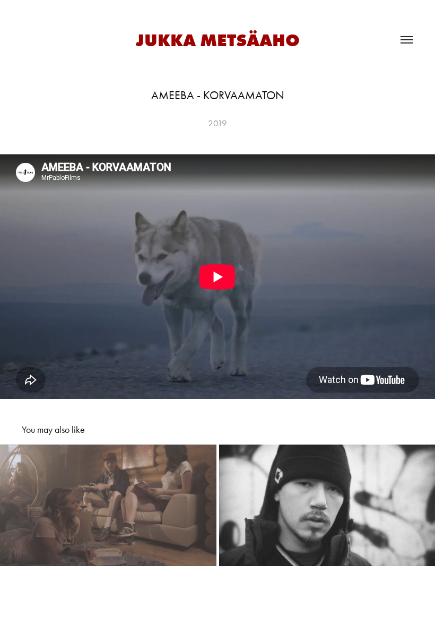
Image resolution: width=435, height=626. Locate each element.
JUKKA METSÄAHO (218, 40)
